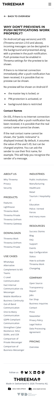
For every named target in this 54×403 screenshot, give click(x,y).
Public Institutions (38, 179)
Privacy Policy (36, 320)
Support (33, 243)
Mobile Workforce (12, 296)
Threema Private (12, 215)
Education (34, 204)
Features (8, 202)
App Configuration (38, 252)
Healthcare (34, 187)
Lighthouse (9, 207)
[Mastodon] (43, 372)
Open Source (35, 283)
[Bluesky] (26, 372)
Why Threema (11, 179)
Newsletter (34, 316)
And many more (37, 216)
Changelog (34, 268)
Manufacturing (36, 183)
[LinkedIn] (34, 372)
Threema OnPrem (12, 219)
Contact (33, 307)
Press (32, 311)
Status (32, 256)
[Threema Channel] (22, 372)
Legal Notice (35, 324)
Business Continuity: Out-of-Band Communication (14, 304)
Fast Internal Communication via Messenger (13, 289)
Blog (31, 235)
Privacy (7, 183)
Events (32, 248)
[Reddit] (39, 372)
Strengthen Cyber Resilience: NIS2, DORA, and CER (12, 331)
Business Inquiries (38, 303)
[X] (30, 372)
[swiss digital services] (37, 389)
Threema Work (11, 211)
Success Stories (37, 231)
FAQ (31, 239)
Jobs (31, 295)
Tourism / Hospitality (39, 196)
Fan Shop (34, 299)
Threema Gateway (13, 223)
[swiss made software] (17, 389)
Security (8, 187)
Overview (34, 347)
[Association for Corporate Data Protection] (27, 394)
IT (30, 200)
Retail (32, 192)
